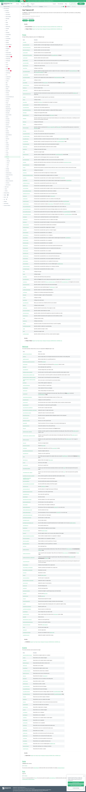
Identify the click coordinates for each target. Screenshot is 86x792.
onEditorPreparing (31, 779)
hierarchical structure (67, 162)
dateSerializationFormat (27, 93)
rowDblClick (25, 717)
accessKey (24, 42)
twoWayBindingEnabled (26, 326)
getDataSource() (25, 486)
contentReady (25, 668)
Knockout (49, 26)
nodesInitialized (25, 704)
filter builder (52, 115)
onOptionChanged (26, 227)
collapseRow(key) (26, 399)
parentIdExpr (25, 276)
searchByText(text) (26, 614)
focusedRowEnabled (26, 136)
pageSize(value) (25, 596)
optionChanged (25, 707)
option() (24, 575)
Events (24, 648)
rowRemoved (25, 733)
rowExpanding (25, 722)
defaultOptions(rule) (26, 415)
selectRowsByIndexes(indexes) (28, 622)
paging (24, 274)
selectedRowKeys (26, 302)
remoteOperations (26, 279)
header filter (53, 127)
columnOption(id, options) (27, 412)
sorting (24, 318)
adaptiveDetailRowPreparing (27, 655)
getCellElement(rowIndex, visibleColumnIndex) (27, 478)
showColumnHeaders (26, 310)
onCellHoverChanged (26, 183)
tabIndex (24, 323)
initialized (24, 696)
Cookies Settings (48, 789)
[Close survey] (84, 1)
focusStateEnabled (26, 144)
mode (68, 393)
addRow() (24, 356)
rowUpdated (25, 738)
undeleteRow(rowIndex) (27, 632)
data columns (45, 82)
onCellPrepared (25, 185)
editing (24, 99)
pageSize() (24, 593)
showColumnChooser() (26, 624)
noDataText (25, 172)
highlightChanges (25, 154)
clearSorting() (25, 390)
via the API (56, 507)
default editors (50, 203)
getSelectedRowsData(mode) (27, 515)
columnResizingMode (39, 72)
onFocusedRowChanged (27, 211)
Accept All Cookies (76, 782)
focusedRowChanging (26, 694)
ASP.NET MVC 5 (54, 26)
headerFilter (25, 149)
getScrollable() (25, 504)
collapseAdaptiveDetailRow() (27, 397)
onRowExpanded (25, 240)
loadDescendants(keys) (26, 553)
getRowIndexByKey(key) (27, 502)
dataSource (25, 87)
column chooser (44, 530)
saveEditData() (25, 611)
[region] (76, 783)
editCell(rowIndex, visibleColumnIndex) (29, 435)
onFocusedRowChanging (27, 214)
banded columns (73, 522)
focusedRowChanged (26, 691)
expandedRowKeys (26, 107)
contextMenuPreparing (26, 670)
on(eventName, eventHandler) (27, 570)
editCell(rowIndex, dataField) (27, 431)
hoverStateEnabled (26, 159)
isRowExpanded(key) (26, 538)
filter (79, 456)
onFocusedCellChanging (27, 209)
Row (23, 771)
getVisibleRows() (25, 525)
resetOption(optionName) (27, 609)
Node (24, 761)
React (39, 26)
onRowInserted (25, 245)
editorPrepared (25, 681)
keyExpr (24, 167)
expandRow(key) (25, 453)
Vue (11, 3)
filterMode (24, 118)
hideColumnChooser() (26, 530)
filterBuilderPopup (26, 115)
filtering (40, 550)
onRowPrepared (25, 250)
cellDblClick (24, 660)
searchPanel (25, 300)
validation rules (60, 263)
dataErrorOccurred (26, 673)
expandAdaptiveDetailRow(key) (28, 450)
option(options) (25, 583)
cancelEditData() (25, 369)
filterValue (36, 128)
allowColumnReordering (27, 47)
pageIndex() (25, 588)
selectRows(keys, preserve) (27, 619)
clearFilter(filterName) (26, 385)
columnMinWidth (25, 74)
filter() (24, 456)
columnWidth (25, 82)
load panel (44, 361)
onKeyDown (25, 222)
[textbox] (11, 7)
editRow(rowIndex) (26, 439)
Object (26, 765)
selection (24, 305)
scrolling (24, 297)
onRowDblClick (68, 180)
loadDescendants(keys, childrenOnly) (29, 557)
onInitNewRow (25, 219)
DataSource (43, 486)
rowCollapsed (25, 712)
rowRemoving (25, 735)
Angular (33, 26)
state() (24, 627)
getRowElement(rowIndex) (27, 499)
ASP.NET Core (59, 26)
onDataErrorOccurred (26, 193)
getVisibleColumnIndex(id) (27, 517)
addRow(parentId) (26, 359)
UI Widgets (41, 6)
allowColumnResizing (73, 70)
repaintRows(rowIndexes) (27, 606)
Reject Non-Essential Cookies (76, 785)
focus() (24, 462)
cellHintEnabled (25, 60)
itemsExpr (24, 162)
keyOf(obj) (24, 546)
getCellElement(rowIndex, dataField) (28, 475)
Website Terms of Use (35, 789)
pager (24, 271)
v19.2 (68, 6)
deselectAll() (25, 423)
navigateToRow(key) (26, 561)
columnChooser (25, 65)
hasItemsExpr (25, 146)
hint (23, 157)
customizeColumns (26, 85)
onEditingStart (25, 198)
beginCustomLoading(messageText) (28, 361)
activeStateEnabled (26, 44)
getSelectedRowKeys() (26, 507)
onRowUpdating (25, 261)
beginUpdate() (25, 364)
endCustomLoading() (26, 445)
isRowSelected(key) (26, 543)
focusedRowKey (54, 55)
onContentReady (25, 188)
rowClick (24, 709)
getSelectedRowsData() (27, 512)
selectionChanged (26, 746)
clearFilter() (25, 382)
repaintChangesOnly (59, 154)
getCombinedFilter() (26, 481)
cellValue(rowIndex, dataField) (27, 372)
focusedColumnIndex (26, 133)
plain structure (67, 279)
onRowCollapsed (25, 232)
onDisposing (25, 196)
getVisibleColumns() (26, 520)
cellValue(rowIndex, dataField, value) (28, 374)
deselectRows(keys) (26, 425)
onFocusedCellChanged (26, 206)
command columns (52, 281)
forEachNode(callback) (26, 468)
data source (51, 460)
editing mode (75, 431)
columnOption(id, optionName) (28, 407)
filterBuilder (25, 112)
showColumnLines (26, 313)
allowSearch (56, 614)
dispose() (24, 428)
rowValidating (25, 743)
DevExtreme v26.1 (7, 1)
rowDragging (25, 292)
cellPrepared (25, 665)
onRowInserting (25, 248)
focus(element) (25, 465)
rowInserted (25, 725)
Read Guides (31, 20)
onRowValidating (25, 263)
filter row (48, 127)
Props (24, 35)
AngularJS (45, 26)
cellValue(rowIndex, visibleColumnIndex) (29, 377)
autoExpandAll (25, 52)
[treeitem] (11, 9)
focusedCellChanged (26, 686)
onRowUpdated (25, 258)
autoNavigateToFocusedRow (27, 55)
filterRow (24, 124)
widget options (43, 575)
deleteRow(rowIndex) (26, 420)
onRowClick (63, 177)
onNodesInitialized (26, 224)
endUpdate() (56, 364)
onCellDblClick (25, 180)
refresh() (24, 598)
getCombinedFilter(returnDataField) (28, 483)
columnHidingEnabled (26, 71)
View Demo (25, 20)
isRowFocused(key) (26, 541)
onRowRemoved (25, 253)
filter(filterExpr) (65, 456)
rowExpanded (25, 720)
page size (45, 593)
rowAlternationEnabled (26, 289)
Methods (25, 346)
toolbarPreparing (25, 748)
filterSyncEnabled (25, 127)
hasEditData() (25, 528)
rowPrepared (25, 730)
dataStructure (25, 90)
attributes (40, 102)
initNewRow (25, 699)
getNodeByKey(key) (26, 494)
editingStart (25, 678)
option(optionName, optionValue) (28, 580)
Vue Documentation (27, 6)
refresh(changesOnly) (26, 601)
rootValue (24, 287)
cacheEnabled (25, 57)
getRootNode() (36, 767)
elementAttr (25, 102)
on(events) (24, 572)
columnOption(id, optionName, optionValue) (30, 410)
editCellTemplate (66, 201)
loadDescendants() (26, 549)
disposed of (53, 196)
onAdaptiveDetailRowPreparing (28, 175)
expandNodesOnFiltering (27, 110)
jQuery (41, 26)
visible (24, 328)
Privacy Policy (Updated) (41, 789)
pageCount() (25, 585)
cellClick (24, 657)
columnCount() (25, 402)
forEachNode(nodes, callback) (27, 472)
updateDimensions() (26, 635)
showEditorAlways (65, 281)
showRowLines (25, 315)
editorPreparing (25, 683)
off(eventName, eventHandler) (28, 567)
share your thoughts (47, 1)
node (64, 467)
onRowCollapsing (25, 235)
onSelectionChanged (26, 266)
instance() (24, 533)
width (62, 82)
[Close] (84, 776)
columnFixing (25, 68)
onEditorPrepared (26, 201)
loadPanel (24, 170)
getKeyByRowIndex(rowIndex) (27, 491)
